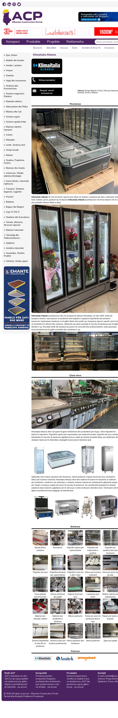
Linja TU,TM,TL (13, 212)
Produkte (33, 41)
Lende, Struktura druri (15, 145)
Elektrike (10, 75)
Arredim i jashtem (14, 65)
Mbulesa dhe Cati (14, 112)
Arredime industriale (15, 248)
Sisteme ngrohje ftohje (16, 122)
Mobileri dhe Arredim (15, 60)
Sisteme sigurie (13, 117)
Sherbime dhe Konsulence (17, 217)
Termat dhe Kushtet (13, 696)
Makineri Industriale (14, 230)
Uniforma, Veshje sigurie (17, 261)
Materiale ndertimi (14, 101)
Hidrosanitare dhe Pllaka (17, 106)
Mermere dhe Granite (15, 168)
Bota (74, 47)
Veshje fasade (12, 150)
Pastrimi (9, 197)
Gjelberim (10, 243)
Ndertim (9, 155)
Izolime (9, 135)
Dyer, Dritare (11, 55)
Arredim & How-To (91, 47)
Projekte (53, 41)
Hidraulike (10, 140)
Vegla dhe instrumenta (16, 80)
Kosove (64, 47)
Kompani (13, 41)
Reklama (10, 202)
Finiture (9, 70)
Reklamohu (75, 41)
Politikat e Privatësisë (33, 696)
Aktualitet (51, 47)
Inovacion (109, 47)
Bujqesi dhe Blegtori (15, 207)
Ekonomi (37, 47)
